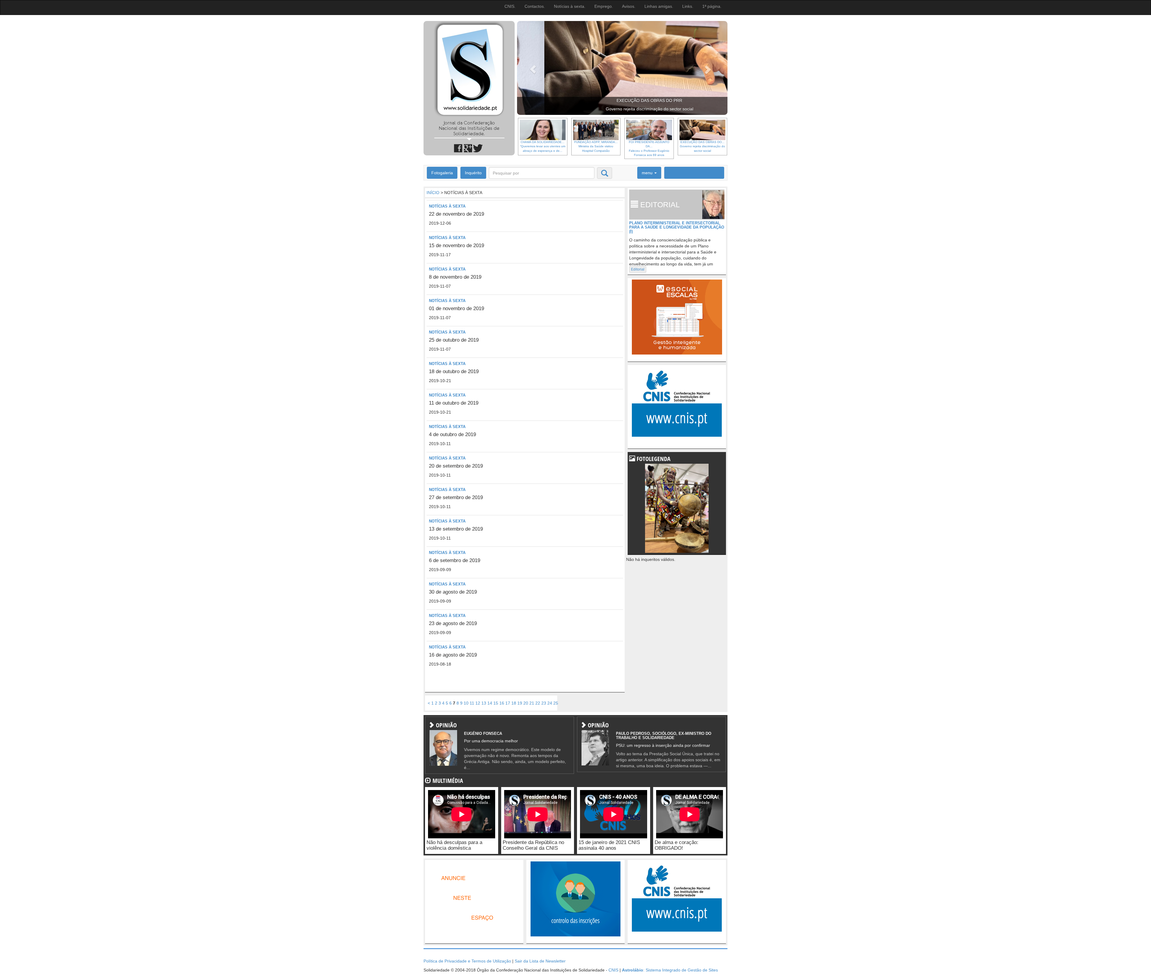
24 (549, 703)
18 (513, 703)
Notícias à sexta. (569, 6)
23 (543, 703)
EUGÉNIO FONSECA (483, 733)
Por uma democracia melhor (491, 740)
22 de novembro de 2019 (456, 214)
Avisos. (628, 6)
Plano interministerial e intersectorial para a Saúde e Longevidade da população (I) (676, 227)
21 (531, 703)
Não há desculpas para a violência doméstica (454, 845)
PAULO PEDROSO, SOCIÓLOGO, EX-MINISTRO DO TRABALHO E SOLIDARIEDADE (663, 735)
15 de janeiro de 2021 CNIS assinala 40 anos (609, 845)
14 (489, 703)
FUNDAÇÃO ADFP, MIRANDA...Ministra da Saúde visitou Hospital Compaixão (596, 146)
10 (466, 703)
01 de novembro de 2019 (456, 308)
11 (472, 703)
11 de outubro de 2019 (453, 403)
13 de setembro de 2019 (456, 529)
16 (501, 703)
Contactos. (535, 6)
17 (507, 703)
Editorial (637, 269)
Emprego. (603, 6)
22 (537, 703)
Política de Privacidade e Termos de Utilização (467, 961)
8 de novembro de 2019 (455, 277)
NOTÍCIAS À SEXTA (447, 206)
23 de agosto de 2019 (453, 623)
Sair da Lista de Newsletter (540, 961)
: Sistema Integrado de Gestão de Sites (670, 970)
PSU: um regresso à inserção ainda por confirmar (663, 745)
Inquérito (473, 172)
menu (648, 172)
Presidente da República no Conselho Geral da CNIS (533, 845)
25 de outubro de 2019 (454, 340)
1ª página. (711, 6)
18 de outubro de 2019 (454, 371)
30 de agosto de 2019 (453, 592)
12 (477, 703)
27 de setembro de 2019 (456, 497)
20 (525, 703)
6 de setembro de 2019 (454, 560)
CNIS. (510, 6)
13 (483, 703)
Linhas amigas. (658, 6)
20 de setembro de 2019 (456, 466)
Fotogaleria (442, 172)
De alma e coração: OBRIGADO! (676, 845)
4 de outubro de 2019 (452, 434)
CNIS (613, 970)
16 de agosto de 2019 (453, 655)
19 (519, 703)
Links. (687, 6)
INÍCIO (433, 192)
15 (495, 703)
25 (555, 703)
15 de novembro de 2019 (456, 245)
